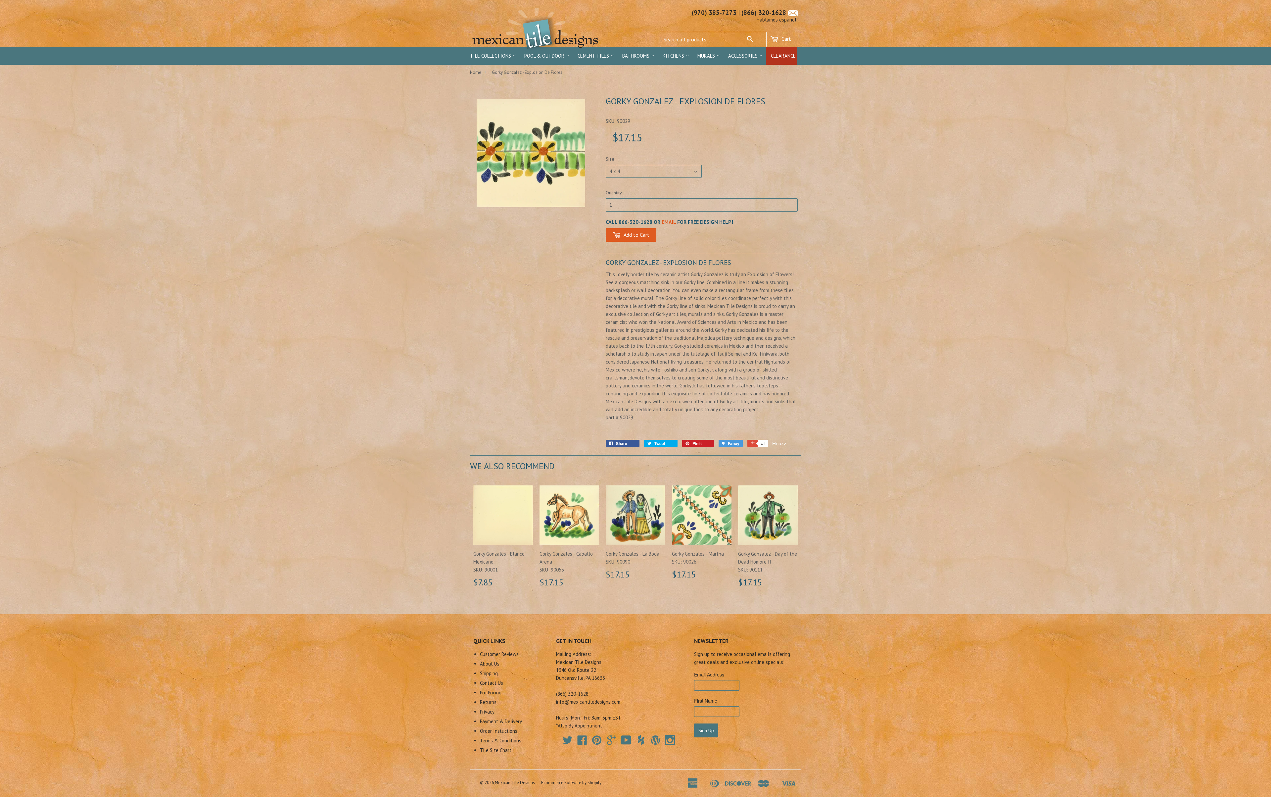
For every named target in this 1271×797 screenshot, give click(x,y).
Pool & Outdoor (545, 56)
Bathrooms (636, 56)
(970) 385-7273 (714, 13)
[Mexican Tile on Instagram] (670, 740)
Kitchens (674, 56)
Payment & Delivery (501, 721)
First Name (705, 700)
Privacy (487, 712)
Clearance (783, 56)
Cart (785, 38)
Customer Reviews (499, 654)
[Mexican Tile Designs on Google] (611, 742)
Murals (706, 56)
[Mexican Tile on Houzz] (641, 740)
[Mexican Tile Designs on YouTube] (626, 742)
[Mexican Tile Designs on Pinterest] (597, 742)
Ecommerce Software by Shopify (571, 782)
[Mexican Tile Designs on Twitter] (568, 742)
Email (669, 222)
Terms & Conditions (500, 740)
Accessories (743, 56)
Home (475, 72)
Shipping (489, 673)
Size (610, 159)
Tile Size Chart (495, 750)
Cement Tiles (594, 56)
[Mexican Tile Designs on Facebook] (582, 742)
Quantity (614, 193)
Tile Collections (491, 56)
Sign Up (706, 730)
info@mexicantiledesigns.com (588, 702)
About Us (489, 664)
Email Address (709, 674)
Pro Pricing (490, 692)
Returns (488, 702)
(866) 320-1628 (763, 13)
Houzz (779, 443)
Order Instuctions (498, 731)
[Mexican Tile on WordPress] (655, 740)
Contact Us (491, 683)
